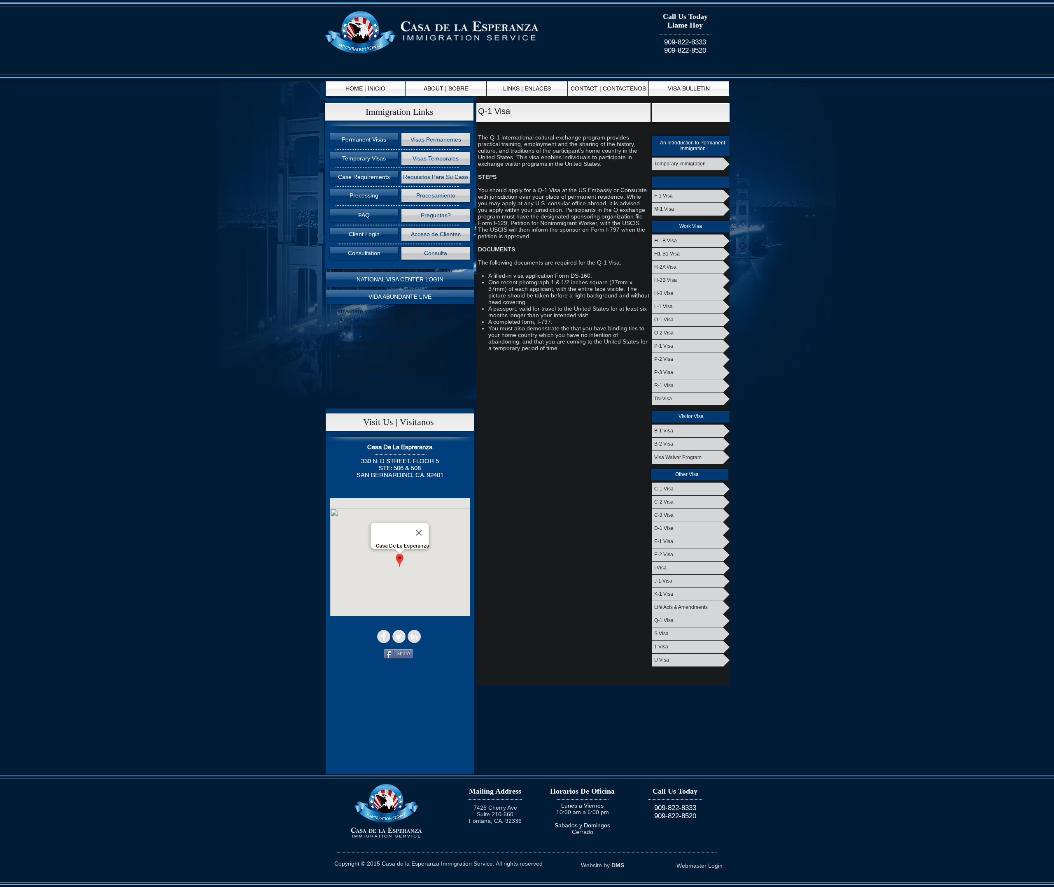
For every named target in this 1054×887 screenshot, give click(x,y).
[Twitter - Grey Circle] (399, 636)
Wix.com (455, 857)
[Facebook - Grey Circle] (383, 636)
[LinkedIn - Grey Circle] (414, 636)
